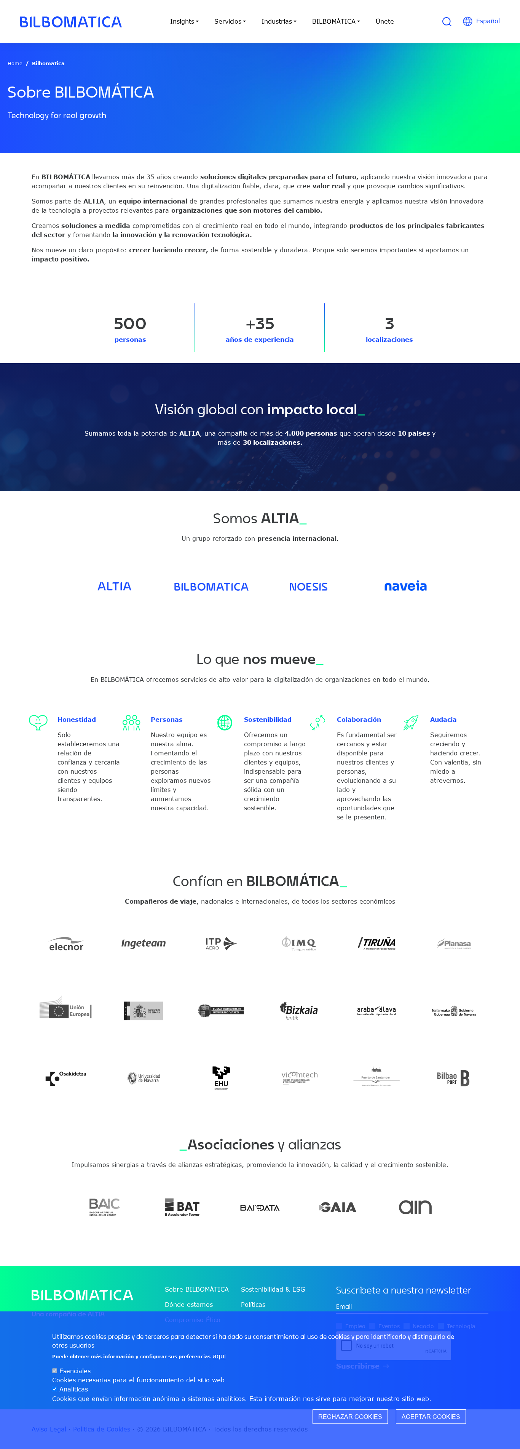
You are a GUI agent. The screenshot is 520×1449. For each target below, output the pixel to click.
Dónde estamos (189, 1304)
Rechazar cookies (350, 1416)
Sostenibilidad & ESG (273, 1289)
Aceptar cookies (431, 1416)
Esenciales (75, 1371)
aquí (219, 1356)
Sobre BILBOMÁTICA (197, 1289)
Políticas (253, 1304)
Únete (385, 21)
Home (15, 63)
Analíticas (73, 1389)
